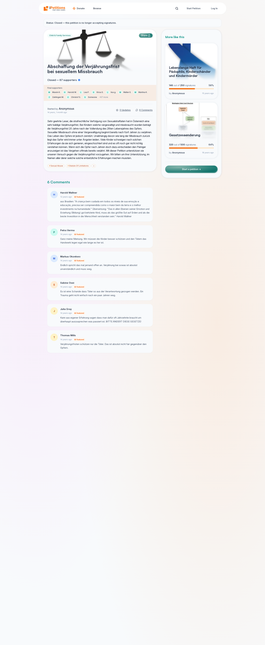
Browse (97, 8)
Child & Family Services (60, 35)
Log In (214, 8)
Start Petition (194, 8)
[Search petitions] (177, 8)
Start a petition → (191, 169)
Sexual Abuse (56, 166)
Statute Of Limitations (78, 166)
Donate (81, 8)
